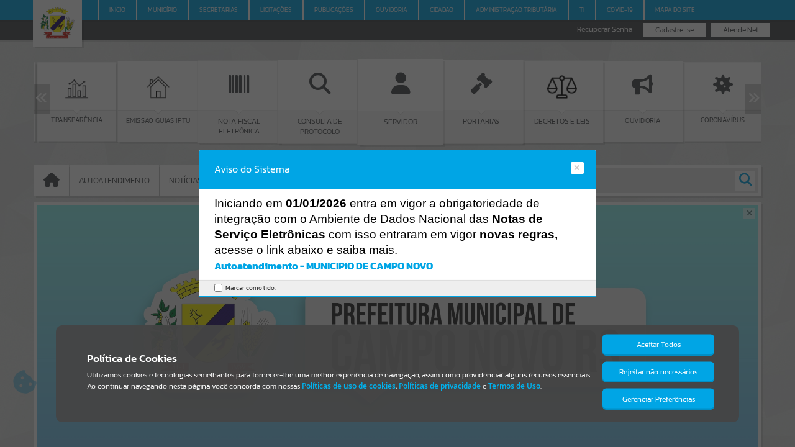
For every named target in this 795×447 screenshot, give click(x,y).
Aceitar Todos (659, 344)
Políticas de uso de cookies (349, 386)
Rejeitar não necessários (658, 371)
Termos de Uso (514, 386)
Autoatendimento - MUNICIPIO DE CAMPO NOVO (323, 265)
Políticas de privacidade (440, 386)
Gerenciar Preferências (658, 399)
